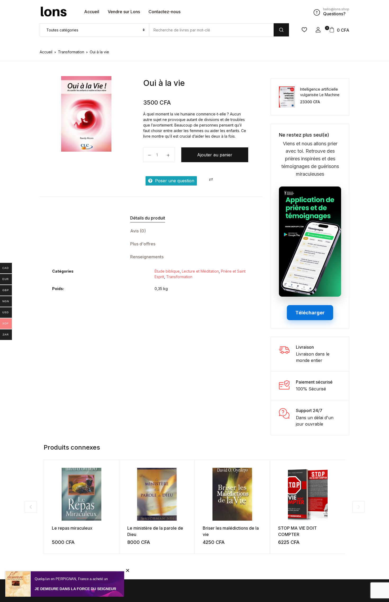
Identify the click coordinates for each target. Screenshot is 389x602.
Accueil (91, 11)
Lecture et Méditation (200, 271)
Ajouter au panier (214, 154)
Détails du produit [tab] (147, 218)
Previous (31, 507)
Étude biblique (167, 271)
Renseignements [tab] (147, 256)
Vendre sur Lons (124, 11)
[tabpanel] (86, 114)
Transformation (71, 52)
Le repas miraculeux (72, 528)
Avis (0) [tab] (138, 231)
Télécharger (310, 312)
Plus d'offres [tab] (142, 243)
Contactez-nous (164, 11)
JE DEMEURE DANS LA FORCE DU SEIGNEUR (75, 589)
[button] (318, 30)
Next (358, 507)
